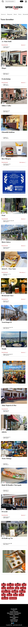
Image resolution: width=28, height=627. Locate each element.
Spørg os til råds (14, 621)
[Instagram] (14, 623)
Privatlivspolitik (14, 609)
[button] (26, 1)
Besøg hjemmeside (5, 45)
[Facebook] (13, 623)
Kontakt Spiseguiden (14, 611)
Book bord (23, 45)
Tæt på (22, 1)
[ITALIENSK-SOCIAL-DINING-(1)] (14, 572)
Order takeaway (22, 162)
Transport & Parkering (14, 614)
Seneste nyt (3, 14)
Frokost (19, 14)
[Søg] (3, 1)
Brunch (15, 14)
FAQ (14, 615)
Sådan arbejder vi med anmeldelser (14, 613)
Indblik (14, 618)
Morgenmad (9, 14)
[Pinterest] (16, 623)
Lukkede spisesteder (14, 619)
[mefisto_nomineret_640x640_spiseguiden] (14, 192)
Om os (14, 610)
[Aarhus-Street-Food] (14, 382)
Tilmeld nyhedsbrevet (14, 617)
